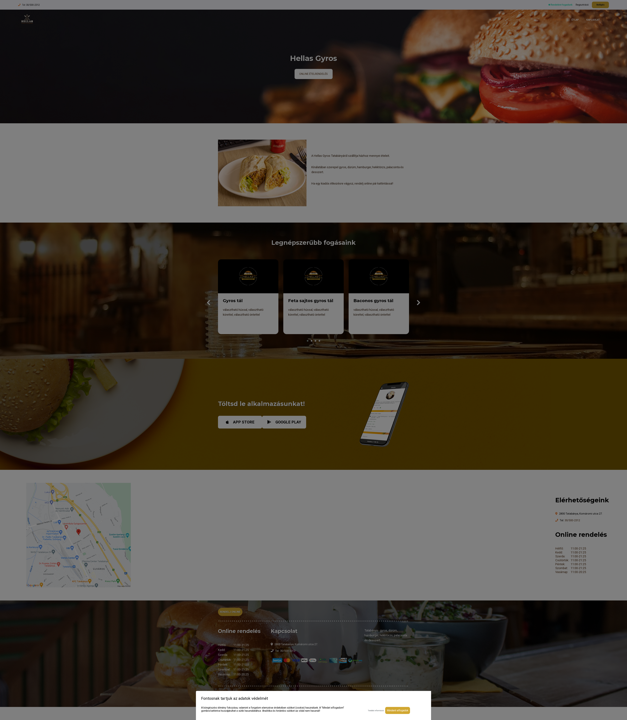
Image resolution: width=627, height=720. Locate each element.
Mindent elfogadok (397, 710)
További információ (376, 711)
